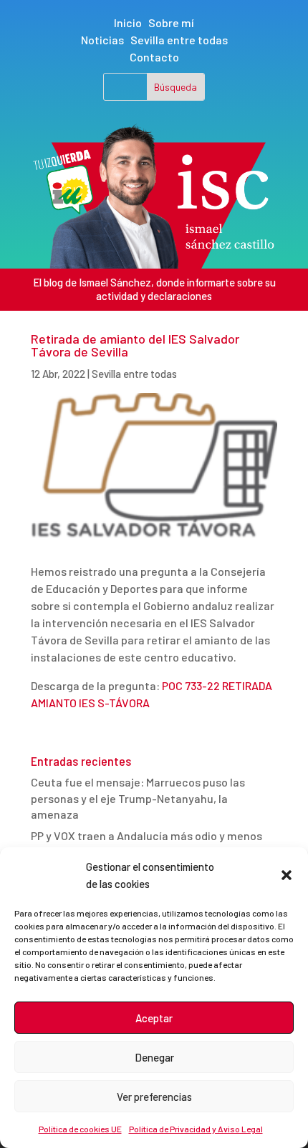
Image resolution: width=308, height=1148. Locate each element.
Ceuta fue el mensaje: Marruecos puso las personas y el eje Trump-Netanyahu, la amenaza (138, 798)
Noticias (102, 39)
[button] (286, 875)
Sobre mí (171, 22)
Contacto (154, 57)
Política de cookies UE (80, 1129)
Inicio (128, 22)
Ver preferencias (154, 1096)
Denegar (154, 1057)
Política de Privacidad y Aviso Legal (196, 1129)
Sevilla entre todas (179, 39)
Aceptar (154, 1018)
